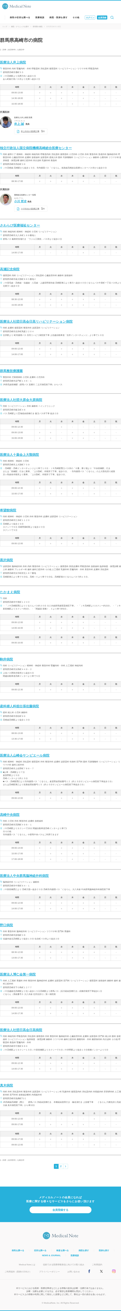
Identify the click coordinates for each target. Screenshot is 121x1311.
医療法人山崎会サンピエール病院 (24, 755)
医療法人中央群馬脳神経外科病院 (24, 876)
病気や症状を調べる (20, 17)
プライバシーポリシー (49, 1271)
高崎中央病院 (9, 814)
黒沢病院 (6, 560)
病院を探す (84, 1250)
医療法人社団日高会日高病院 (21, 1030)
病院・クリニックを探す (20, 26)
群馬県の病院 (37, 26)
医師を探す (104, 1250)
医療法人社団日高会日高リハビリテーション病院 (36, 321)
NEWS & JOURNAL (51, 1255)
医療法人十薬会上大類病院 (19, 454)
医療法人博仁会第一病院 (18, 974)
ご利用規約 (97, 1264)
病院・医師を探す (58, 17)
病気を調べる (18, 1250)
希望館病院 (8, 510)
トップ (4, 26)
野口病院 (6, 925)
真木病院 (6, 1085)
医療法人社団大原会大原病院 (21, 400)
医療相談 (40, 17)
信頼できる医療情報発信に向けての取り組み (63, 1264)
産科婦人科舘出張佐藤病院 (19, 706)
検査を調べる (62, 1250)
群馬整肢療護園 (11, 371)
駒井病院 (6, 659)
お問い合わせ (73, 1271)
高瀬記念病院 (9, 269)
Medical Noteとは (27, 1264)
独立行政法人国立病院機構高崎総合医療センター (36, 148)
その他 (76, 17)
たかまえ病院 (10, 592)
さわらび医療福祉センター (20, 225)
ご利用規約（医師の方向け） (18, 1271)
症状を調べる (40, 1250)
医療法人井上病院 (13, 62)
